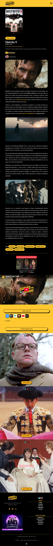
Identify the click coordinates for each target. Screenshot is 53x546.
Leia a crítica (26, 382)
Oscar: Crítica (10, 38)
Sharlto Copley (19, 249)
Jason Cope (20, 246)
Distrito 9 (12, 246)
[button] (51, 3)
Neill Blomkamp (40, 246)
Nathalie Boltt (30, 246)
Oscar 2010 (9, 249)
